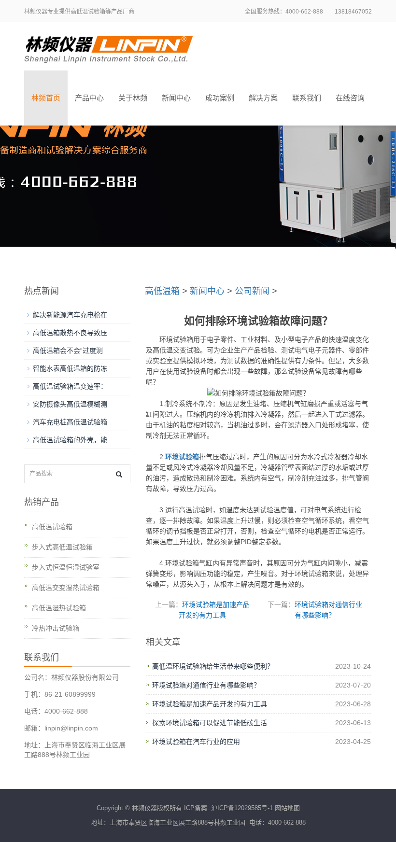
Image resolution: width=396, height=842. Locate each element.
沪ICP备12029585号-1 (242, 808)
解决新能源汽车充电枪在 (70, 315)
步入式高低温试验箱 (62, 547)
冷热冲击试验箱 (55, 628)
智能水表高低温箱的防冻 (70, 368)
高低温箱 (162, 291)
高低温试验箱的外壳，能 (70, 440)
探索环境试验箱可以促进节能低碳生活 (209, 723)
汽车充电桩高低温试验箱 (70, 422)
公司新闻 (252, 291)
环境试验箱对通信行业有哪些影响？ (206, 685)
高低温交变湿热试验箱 (65, 587)
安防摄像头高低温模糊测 (70, 404)
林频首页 (45, 98)
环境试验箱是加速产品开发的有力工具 (209, 704)
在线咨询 (350, 98)
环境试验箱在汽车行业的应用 (196, 741)
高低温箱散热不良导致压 (70, 333)
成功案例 (219, 98)
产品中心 (89, 98)
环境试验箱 (182, 457)
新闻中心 (176, 98)
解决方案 (263, 98)
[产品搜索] (119, 474)
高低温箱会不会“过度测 (68, 350)
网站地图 (287, 808)
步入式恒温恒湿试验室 (65, 567)
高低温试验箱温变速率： (70, 386)
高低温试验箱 (52, 527)
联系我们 (306, 98)
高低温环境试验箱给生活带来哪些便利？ (213, 666)
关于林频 (132, 98)
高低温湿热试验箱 (59, 608)
